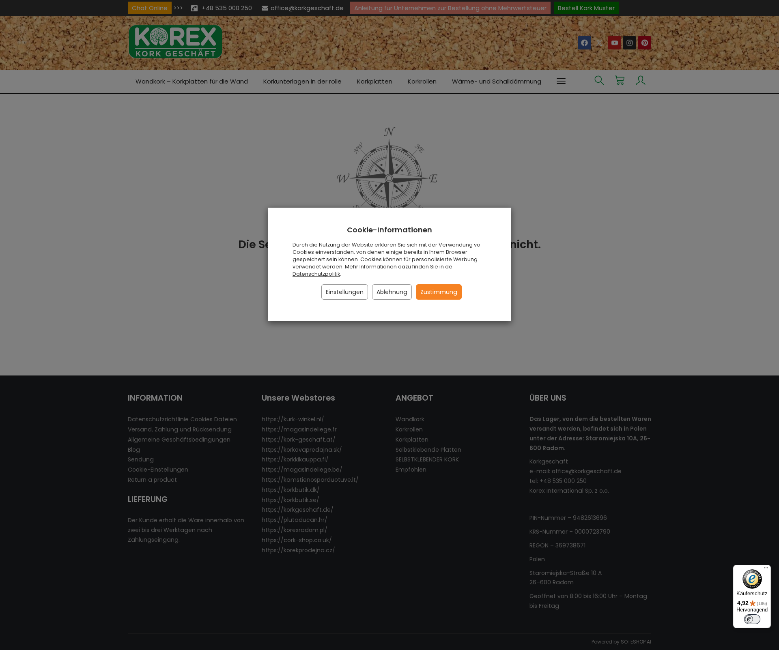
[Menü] (766, 570)
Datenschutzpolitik (316, 273)
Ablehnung (392, 292)
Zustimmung (438, 292)
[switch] (752, 619)
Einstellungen (345, 292)
